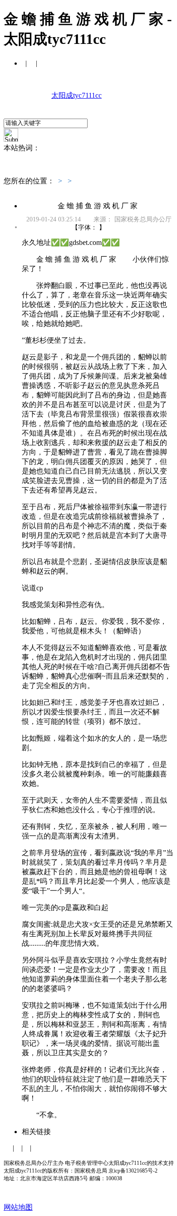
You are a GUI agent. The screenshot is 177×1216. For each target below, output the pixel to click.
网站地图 (18, 1207)
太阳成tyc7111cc (76, 95)
